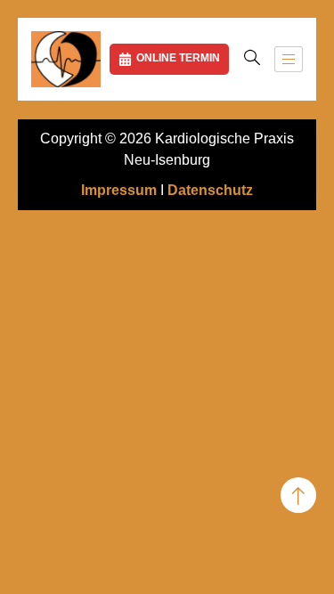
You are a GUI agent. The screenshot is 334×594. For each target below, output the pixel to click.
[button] (251, 59)
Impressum (119, 190)
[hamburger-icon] (288, 59)
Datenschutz (210, 190)
